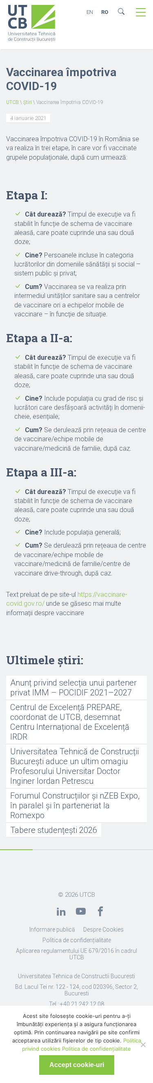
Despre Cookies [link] (103, 929)
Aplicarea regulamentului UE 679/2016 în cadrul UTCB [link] (76, 954)
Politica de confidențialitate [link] (76, 940)
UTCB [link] (12, 102)
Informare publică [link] (52, 929)
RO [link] (104, 12)
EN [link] (89, 12)
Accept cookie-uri (76, 1064)
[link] (31, 24)
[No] (143, 1044)
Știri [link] (27, 102)
